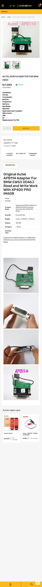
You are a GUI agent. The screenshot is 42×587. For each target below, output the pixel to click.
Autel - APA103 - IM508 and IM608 (30, 434)
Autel (13, 146)
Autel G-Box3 (8, 433)
